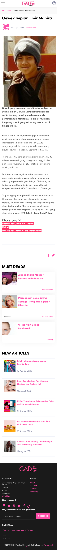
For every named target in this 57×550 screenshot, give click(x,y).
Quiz (5, 530)
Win (9, 530)
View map (6, 496)
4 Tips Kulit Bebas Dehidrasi (28, 326)
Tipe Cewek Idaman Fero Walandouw (22, 230)
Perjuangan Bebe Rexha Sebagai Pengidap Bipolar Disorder (34, 301)
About (32, 483)
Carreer (33, 489)
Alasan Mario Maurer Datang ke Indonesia (31, 276)
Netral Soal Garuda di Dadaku (18, 223)
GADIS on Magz (27, 530)
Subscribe (43, 515)
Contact (33, 486)
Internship (34, 491)
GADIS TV (16, 530)
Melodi (5, 227)
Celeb (8, 11)
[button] (53, 255)
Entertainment (31, 28)
